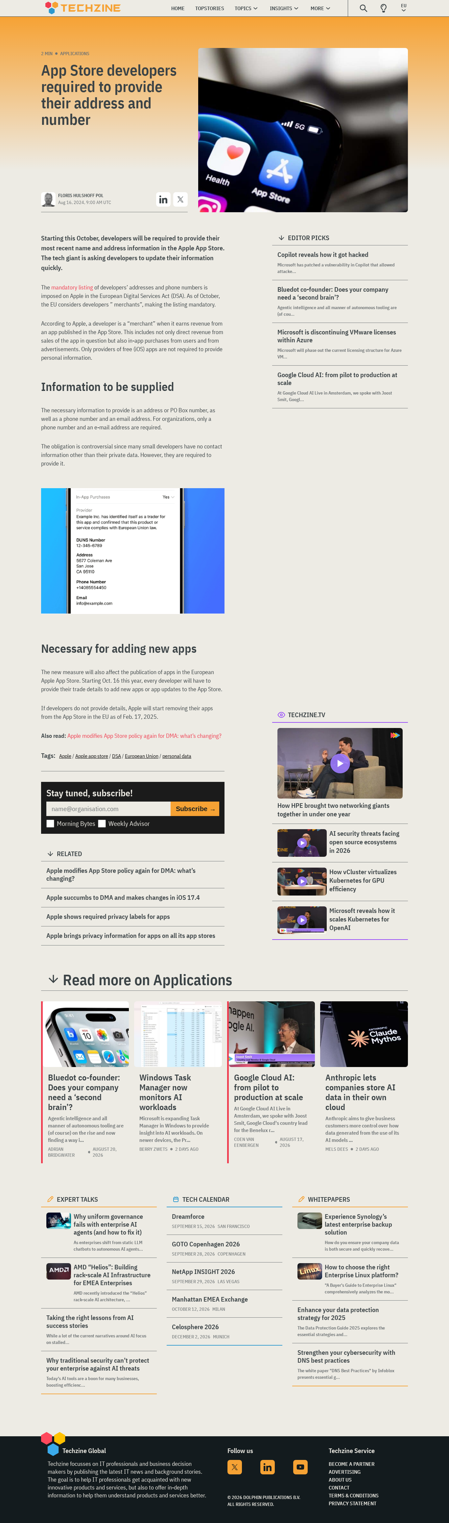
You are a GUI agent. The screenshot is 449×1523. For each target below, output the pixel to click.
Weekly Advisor (129, 823)
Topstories (209, 8)
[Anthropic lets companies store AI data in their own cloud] (364, 1034)
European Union (141, 756)
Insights (281, 8)
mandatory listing (72, 287)
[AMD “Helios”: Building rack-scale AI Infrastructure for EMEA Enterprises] (58, 1283)
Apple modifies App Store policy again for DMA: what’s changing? (144, 735)
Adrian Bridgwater (61, 1152)
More (317, 8)
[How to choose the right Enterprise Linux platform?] (309, 1279)
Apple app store (91, 756)
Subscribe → (196, 808)
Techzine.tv (306, 714)
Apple (65, 756)
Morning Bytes (76, 823)
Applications (74, 54)
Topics (243, 8)
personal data (176, 756)
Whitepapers (329, 1199)
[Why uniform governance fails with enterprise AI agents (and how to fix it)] (58, 1232)
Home (178, 8)
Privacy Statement (352, 1503)
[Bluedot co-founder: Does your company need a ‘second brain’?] (86, 1034)
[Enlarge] (216, 506)
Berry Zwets (153, 1149)
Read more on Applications (147, 979)
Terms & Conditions (354, 1495)
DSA (116, 756)
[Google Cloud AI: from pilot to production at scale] (272, 1034)
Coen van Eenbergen (246, 1142)
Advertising (345, 1471)
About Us (340, 1479)
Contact (339, 1487)
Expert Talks (77, 1199)
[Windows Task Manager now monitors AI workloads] (178, 1034)
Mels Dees (336, 1149)
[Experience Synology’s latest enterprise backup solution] (309, 1232)
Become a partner (352, 1464)
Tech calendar (205, 1199)
